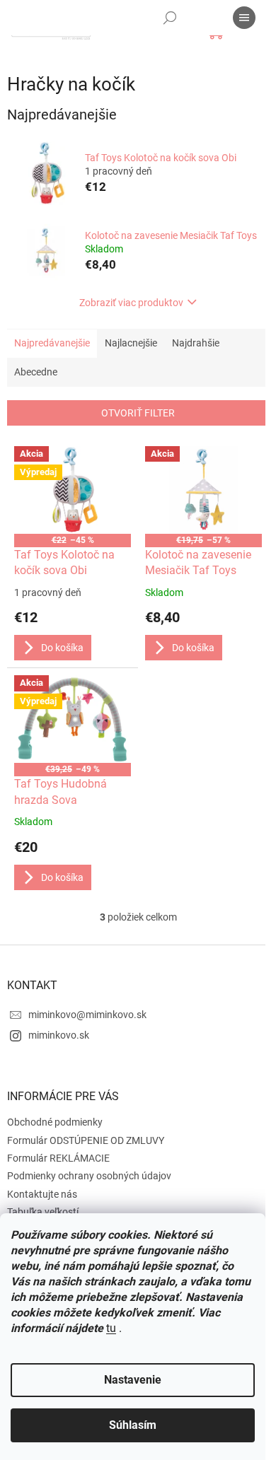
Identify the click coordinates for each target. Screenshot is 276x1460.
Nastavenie (132, 1379)
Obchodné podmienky (55, 1122)
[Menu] (244, 18)
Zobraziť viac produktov (131, 302)
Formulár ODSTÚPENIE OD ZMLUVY (85, 1140)
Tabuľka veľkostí (43, 1211)
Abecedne (35, 372)
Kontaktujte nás (42, 1194)
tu (111, 1328)
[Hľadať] (170, 18)
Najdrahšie (195, 343)
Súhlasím (132, 1425)
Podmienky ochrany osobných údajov (89, 1175)
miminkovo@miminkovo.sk (87, 1014)
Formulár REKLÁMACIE (58, 1158)
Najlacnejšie (131, 343)
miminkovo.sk (58, 1035)
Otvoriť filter (138, 413)
